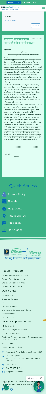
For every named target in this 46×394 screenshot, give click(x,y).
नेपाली (35, 2)
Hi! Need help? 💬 (35, 378)
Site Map (13, 201)
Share (35, 26)
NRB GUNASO (8, 326)
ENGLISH (26, 2)
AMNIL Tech (32, 384)
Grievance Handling (10, 299)
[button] (44, 7)
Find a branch (17, 215)
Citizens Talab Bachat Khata (13, 279)
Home (7, 20)
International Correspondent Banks (16, 310)
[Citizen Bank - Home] (12, 8)
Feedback (14, 222)
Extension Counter (9, 306)
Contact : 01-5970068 (11, 333)
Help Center (16, 208)
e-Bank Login (14, 2)
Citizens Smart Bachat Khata (13, 283)
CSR (3, 303)
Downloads (15, 230)
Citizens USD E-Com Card (12, 286)
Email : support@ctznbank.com (15, 330)
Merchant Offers (8, 314)
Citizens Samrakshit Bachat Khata (15, 275)
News (14, 20)
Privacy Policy (17, 194)
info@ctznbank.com (14, 372)
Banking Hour (7, 295)
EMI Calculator (8, 317)
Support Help (7, 343)
